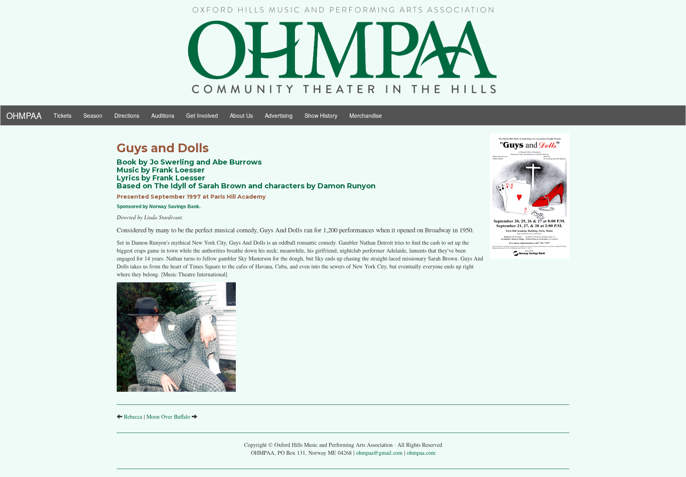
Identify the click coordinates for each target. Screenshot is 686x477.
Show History (320, 115)
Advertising (279, 115)
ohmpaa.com (421, 452)
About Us (241, 115)
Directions (126, 115)
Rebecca (133, 416)
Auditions (162, 115)
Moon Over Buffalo (168, 416)
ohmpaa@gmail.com (379, 452)
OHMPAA (24, 113)
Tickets (65, 115)
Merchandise (365, 115)
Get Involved (202, 115)
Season (95, 115)
